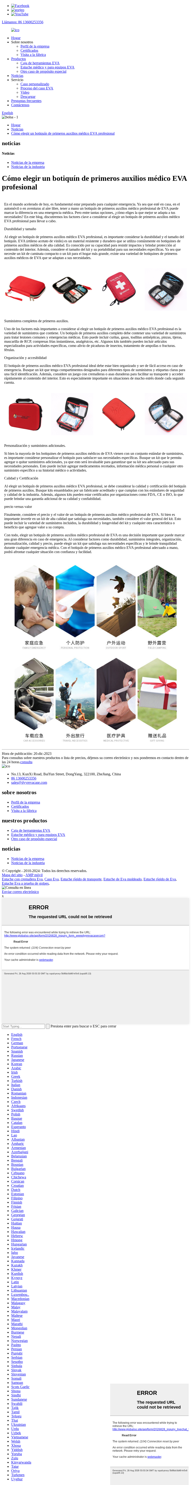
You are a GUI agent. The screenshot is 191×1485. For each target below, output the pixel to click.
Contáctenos (20, 105)
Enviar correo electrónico (20, 892)
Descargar (27, 97)
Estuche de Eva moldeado (122, 879)
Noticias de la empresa (27, 162)
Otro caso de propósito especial (43, 71)
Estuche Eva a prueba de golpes (25, 883)
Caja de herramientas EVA (40, 63)
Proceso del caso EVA (36, 88)
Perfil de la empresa (34, 46)
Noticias (17, 76)
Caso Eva (51, 879)
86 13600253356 (23, 778)
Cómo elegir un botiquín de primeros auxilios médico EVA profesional (63, 133)
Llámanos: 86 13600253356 (22, 22)
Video (24, 92)
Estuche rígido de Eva (159, 879)
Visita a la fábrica (33, 55)
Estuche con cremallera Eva (22, 879)
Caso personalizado (34, 84)
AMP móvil (34, 875)
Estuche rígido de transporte (81, 879)
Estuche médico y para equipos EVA (47, 67)
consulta (26, 762)
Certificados (29, 50)
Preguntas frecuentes (26, 101)
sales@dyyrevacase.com (29, 782)
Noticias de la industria (28, 167)
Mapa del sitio (12, 875)
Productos (18, 59)
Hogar (15, 38)
